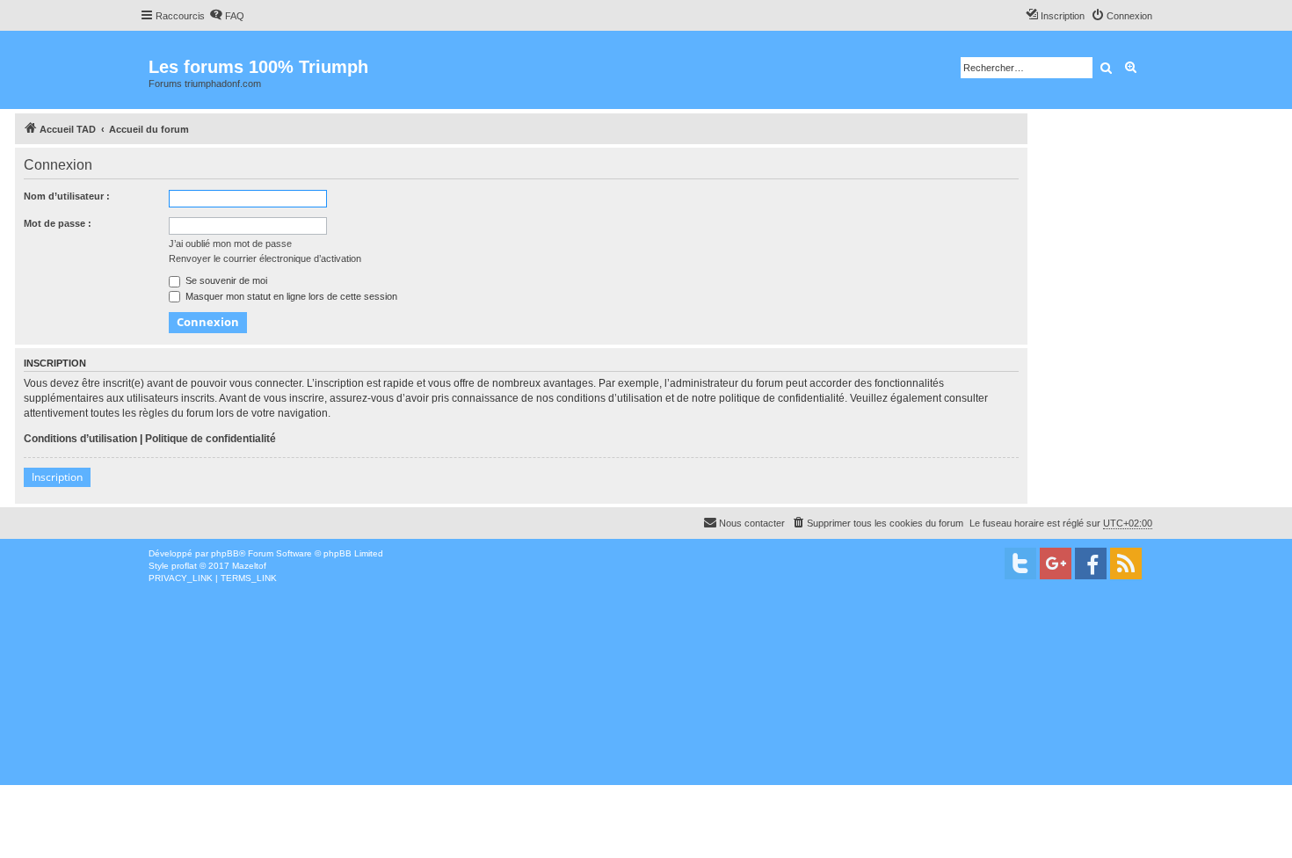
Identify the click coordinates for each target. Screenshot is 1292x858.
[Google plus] (1055, 563)
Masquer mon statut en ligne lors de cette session (290, 296)
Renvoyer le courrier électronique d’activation (265, 258)
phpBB (225, 553)
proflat (184, 566)
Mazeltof (249, 566)
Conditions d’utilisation (80, 439)
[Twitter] (1020, 563)
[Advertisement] (527, 716)
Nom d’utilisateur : (67, 196)
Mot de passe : (57, 223)
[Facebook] (1091, 563)
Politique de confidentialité (210, 439)
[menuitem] (226, 15)
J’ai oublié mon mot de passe (230, 243)
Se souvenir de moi (225, 280)
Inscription (57, 476)
